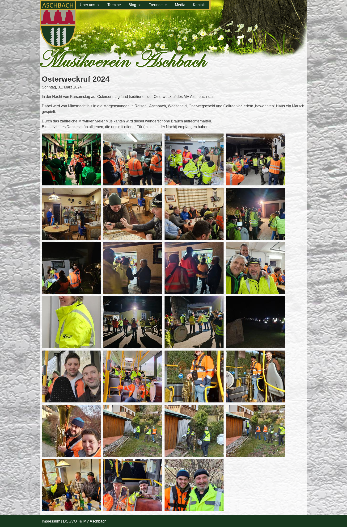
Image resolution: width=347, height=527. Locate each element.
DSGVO (70, 521)
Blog (132, 5)
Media (180, 5)
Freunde (155, 5)
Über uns (87, 5)
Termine (114, 5)
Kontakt (199, 5)
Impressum (51, 521)
